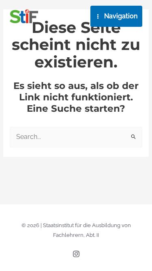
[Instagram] (76, 254)
